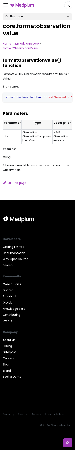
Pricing (7, 346)
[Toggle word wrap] (61, 97)
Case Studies (12, 284)
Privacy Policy (54, 414)
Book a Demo (12, 377)
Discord (8, 290)
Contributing (11, 315)
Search (8, 265)
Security (8, 414)
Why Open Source (15, 259)
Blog (6, 364)
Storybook (10, 296)
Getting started (13, 247)
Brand (7, 371)
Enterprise (10, 352)
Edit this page (17, 183)
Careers (8, 358)
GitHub (7, 303)
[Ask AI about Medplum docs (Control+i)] (67, 442)
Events (7, 321)
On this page (14, 16)
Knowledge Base (14, 309)
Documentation (14, 253)
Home (7, 44)
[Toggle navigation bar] (6, 5)
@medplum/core (26, 44)
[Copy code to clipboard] (68, 97)
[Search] (68, 5)
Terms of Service (30, 414)
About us (9, 340)
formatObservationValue (20, 48)
